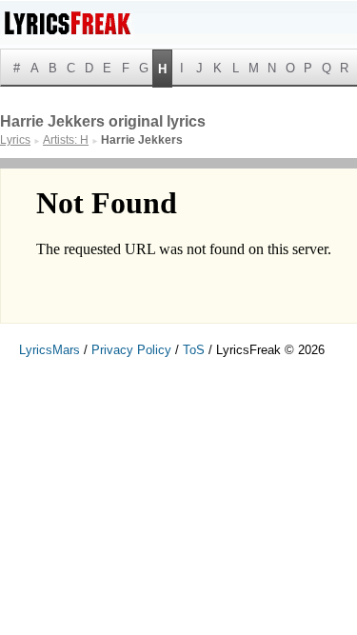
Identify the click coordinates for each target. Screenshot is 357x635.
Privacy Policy (131, 350)
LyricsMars (49, 350)
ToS (194, 350)
